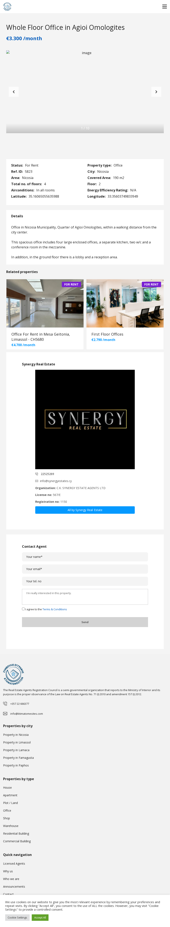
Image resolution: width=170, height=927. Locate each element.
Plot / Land (10, 803)
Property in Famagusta (18, 758)
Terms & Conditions (54, 609)
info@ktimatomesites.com (26, 713)
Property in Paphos (16, 765)
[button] (156, 92)
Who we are (11, 879)
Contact (8, 894)
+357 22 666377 (19, 704)
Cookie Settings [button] (17, 917)
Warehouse (10, 826)
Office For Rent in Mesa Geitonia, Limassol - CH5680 (40, 337)
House (7, 787)
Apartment (10, 795)
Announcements (14, 886)
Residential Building (16, 833)
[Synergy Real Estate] (85, 419)
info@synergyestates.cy (56, 481)
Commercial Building (17, 841)
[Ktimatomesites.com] (5, 6)
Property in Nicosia (16, 735)
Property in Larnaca (16, 750)
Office (7, 810)
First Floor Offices (107, 334)
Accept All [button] (40, 917)
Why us (8, 871)
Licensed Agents (14, 863)
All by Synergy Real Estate (85, 510)
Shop (6, 818)
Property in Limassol (17, 742)
